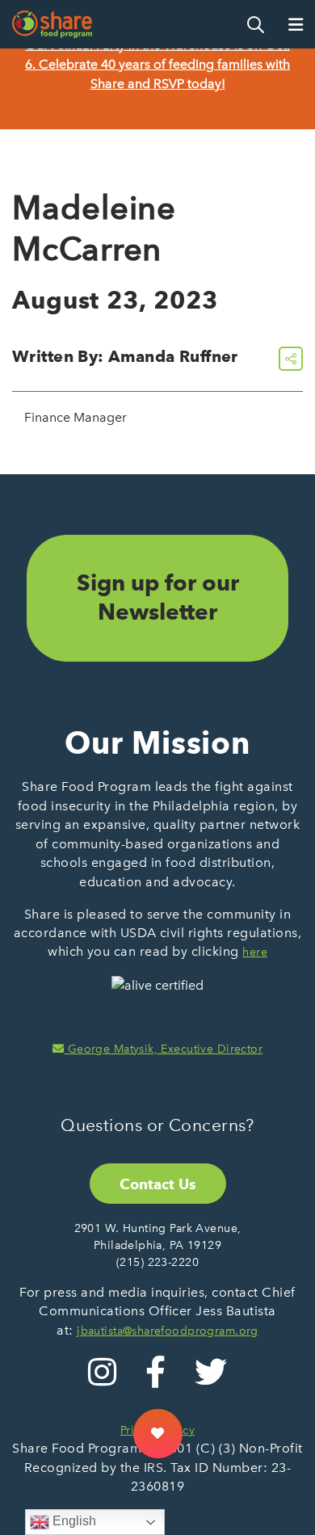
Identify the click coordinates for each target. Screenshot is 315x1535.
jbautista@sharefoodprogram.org (167, 1331)
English (72, 1521)
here (254, 952)
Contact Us (158, 1183)
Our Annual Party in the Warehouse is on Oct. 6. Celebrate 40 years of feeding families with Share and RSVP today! (157, 64)
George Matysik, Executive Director (163, 1049)
